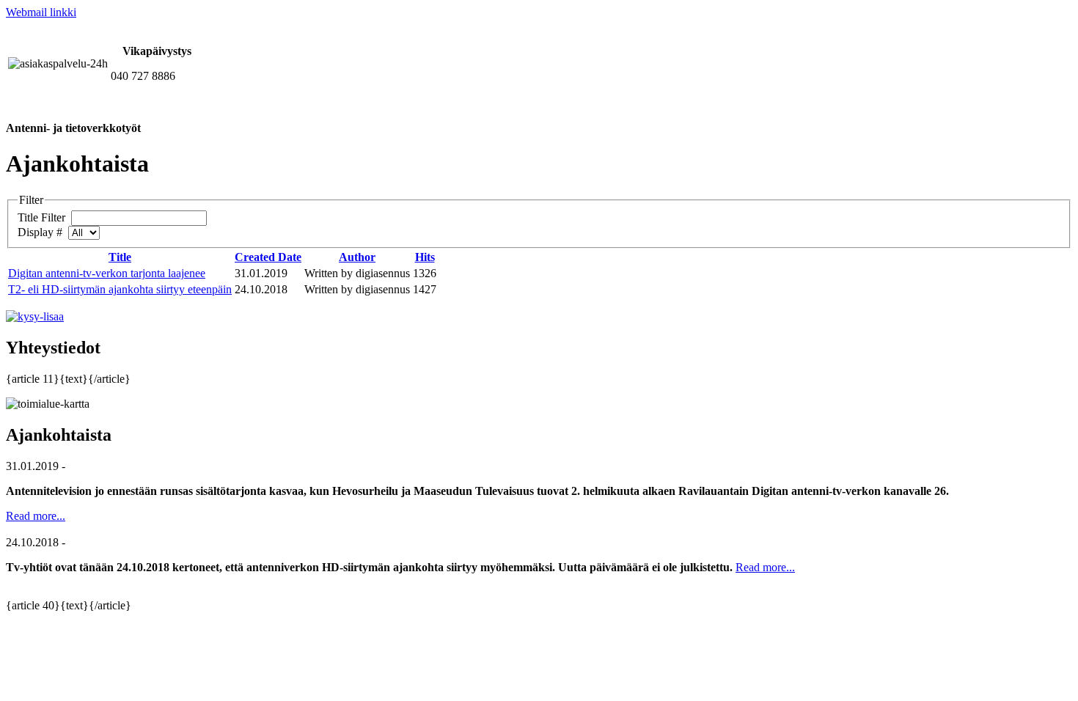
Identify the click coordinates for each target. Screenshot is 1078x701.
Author (357, 257)
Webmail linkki (41, 12)
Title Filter (43, 217)
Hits (425, 257)
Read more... (35, 516)
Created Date (268, 257)
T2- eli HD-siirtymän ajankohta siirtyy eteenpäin (120, 289)
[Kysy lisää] (35, 316)
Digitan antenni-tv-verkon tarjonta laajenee (106, 273)
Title (120, 257)
